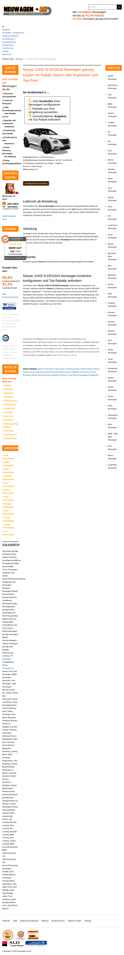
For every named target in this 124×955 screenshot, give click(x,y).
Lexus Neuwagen (112, 236)
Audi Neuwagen (112, 96)
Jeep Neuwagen (112, 208)
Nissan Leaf (64, 369)
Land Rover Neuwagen (112, 226)
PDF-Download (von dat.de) (67, 355)
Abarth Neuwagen (112, 77)
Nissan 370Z (43, 369)
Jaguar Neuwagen (112, 198)
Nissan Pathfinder (72, 372)
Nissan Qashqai (37, 375)
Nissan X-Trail (66, 375)
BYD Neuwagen (112, 447)
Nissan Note (34, 372)
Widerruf (44, 921)
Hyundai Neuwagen (112, 170)
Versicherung (7, 48)
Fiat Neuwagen (112, 142)
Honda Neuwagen (112, 161)
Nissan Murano (87, 369)
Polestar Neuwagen (112, 314)
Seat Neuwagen (112, 341)
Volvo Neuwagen (112, 407)
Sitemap (88, 921)
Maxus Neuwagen (112, 457)
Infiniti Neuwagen (112, 180)
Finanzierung (7, 45)
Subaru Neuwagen (112, 379)
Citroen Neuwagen (112, 114)
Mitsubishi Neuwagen (112, 276)
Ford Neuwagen (112, 152)
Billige (4, 570)
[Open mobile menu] (3, 27)
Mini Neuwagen (112, 267)
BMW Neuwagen (112, 105)
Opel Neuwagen (112, 295)
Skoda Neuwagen (112, 351)
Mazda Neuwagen (112, 245)
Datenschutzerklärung (29, 921)
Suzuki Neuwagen (112, 388)
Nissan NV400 (58, 372)
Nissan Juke (54, 369)
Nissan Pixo (85, 372)
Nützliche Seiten (74, 921)
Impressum (6, 54)
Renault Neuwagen (112, 332)
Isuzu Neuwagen (112, 189)
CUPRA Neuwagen (112, 124)
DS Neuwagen (112, 133)
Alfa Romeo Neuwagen (112, 86)
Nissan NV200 (46, 372)
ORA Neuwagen (112, 426)
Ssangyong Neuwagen (112, 370)
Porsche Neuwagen (112, 323)
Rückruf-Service (58, 921)
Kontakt (5, 51)
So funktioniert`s (9, 39)
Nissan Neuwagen (112, 285)
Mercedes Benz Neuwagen (112, 256)
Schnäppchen (8, 668)
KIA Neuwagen (112, 217)
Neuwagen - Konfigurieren (13, 33)
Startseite (6, 30)
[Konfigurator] (36, 183)
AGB (15, 921)
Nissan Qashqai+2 (52, 375)
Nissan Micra (75, 369)
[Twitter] (77, 7)
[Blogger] (83, 7)
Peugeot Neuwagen (112, 304)
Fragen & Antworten (10, 36)
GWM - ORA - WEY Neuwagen (113, 437)
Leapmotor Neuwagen (112, 466)
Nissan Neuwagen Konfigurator (86, 375)
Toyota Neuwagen (112, 397)
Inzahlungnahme (9, 42)
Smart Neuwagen (112, 360)
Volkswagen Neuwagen (113, 416)
